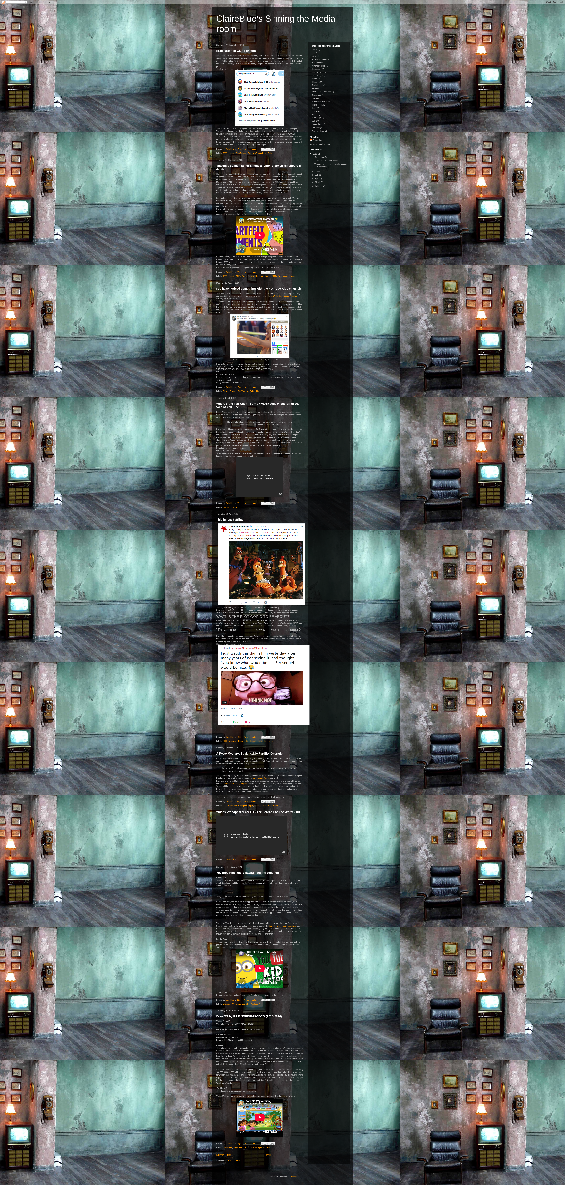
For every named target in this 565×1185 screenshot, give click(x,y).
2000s (225, 153)
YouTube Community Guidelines (284, 296)
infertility (257, 806)
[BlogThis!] (265, 149)
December (319, 157)
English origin (256, 741)
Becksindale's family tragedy (234, 783)
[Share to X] (267, 149)
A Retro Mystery (230, 806)
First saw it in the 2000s (266, 276)
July (317, 175)
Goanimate (227, 1147)
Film (264, 741)
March (318, 182)
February (319, 186)
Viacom (293, 276)
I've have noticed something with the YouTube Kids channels (259, 288)
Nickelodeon (283, 276)
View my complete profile (320, 144)
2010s (232, 153)
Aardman (233, 741)
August (318, 171)
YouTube (268, 153)
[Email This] (262, 149)
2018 (315, 154)
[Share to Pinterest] (273, 149)
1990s (225, 276)
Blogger (294, 1176)
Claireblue (317, 140)
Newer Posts (223, 1154)
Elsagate (233, 391)
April (317, 178)
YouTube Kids (253, 391)
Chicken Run (243, 741)
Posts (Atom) (234, 1161)
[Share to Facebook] (270, 149)
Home (267, 1154)
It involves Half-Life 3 (243, 1147)
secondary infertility (261, 778)
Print (265, 806)
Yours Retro (273, 806)
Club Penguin (241, 153)
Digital (225, 391)
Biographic (242, 806)
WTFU (226, 507)
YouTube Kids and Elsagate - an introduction (247, 872)
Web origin (259, 153)
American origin (248, 276)
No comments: (250, 149)
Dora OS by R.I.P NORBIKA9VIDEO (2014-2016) (249, 1016)
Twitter (251, 153)
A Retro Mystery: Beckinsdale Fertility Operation (250, 753)
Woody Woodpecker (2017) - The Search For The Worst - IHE (258, 812)
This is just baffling (230, 519)
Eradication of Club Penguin (236, 50)
